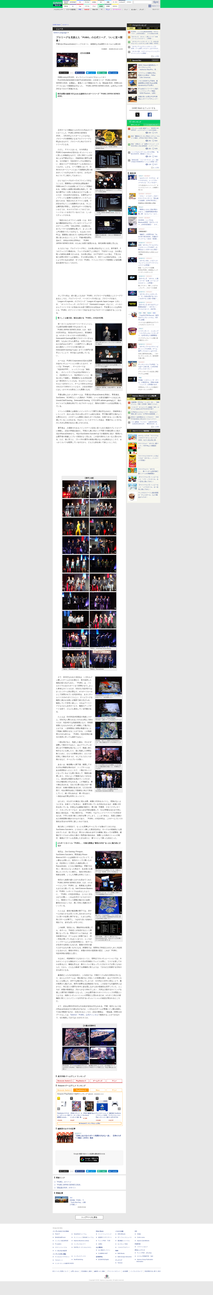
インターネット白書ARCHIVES (64, 1263)
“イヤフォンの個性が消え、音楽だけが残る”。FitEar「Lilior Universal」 (147, 75)
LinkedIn (114, 73)
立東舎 (100, 1244)
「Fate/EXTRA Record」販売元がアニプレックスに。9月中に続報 (148, 317)
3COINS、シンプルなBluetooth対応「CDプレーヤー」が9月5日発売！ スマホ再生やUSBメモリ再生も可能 (145, 33)
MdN (116, 1250)
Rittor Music (100, 1231)
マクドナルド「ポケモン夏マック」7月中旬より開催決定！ (148, 446)
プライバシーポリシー (113, 1271)
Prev (59, 1109)
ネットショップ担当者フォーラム (84, 1237)
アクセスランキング (139, 25)
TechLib (120, 1263)
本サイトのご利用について (60, 1271)
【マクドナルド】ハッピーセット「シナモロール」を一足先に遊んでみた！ (148, 487)
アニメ (114, 1081)
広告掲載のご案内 (86, 1271)
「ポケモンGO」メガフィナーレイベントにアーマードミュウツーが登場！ (148, 263)
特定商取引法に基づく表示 (153, 1271)
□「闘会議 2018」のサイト (65, 1188)
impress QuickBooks (143, 1240)
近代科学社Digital (103, 1259)
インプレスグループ (136, 1271)
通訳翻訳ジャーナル (124, 1240)
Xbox (98, 1090)
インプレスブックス (80, 1256)
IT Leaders (58, 1244)
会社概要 (125, 1271)
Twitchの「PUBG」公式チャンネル (84, 1015)
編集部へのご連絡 (99, 1271)
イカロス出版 (119, 1231)
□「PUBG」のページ (62, 1182)
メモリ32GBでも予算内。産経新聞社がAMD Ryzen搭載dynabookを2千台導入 (148, 83)
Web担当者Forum (60, 1237)
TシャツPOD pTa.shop (144, 1253)
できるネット (59, 1260)
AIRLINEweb (121, 1234)
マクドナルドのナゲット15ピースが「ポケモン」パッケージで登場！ (148, 458)
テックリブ (118, 1260)
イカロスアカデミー (124, 1247)
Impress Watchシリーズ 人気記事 (144, 396)
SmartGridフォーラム (80, 1234)
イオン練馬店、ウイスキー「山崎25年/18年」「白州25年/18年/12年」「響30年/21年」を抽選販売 (144, 423)
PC (102, 9)
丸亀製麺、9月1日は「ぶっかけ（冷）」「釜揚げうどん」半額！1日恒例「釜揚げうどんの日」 (145, 404)
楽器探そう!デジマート (105, 1237)
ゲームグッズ (97, 1081)
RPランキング (135, 125)
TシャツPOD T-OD (104, 1240)
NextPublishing (78, 1259)
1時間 (131, 28)
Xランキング (136, 122)
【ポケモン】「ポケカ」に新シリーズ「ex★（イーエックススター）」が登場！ (148, 281)
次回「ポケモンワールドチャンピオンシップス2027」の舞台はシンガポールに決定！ (148, 247)
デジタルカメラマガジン (62, 1257)
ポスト (65, 73)
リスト (72, 73)
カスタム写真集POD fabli (145, 1256)
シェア (81, 73)
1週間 (148, 28)
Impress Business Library (81, 1240)
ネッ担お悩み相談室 (61, 1250)
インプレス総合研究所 (61, 1240)
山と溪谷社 (99, 1247)
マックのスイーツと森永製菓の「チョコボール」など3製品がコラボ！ (148, 495)
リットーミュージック (104, 1234)
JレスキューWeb (123, 1244)
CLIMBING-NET (103, 1253)
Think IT (57, 1234)
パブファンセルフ (142, 1247)
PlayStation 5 (81, 1081)
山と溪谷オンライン (104, 1250)
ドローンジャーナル (61, 1247)
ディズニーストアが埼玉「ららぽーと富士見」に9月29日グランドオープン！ (148, 367)
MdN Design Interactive (125, 1257)
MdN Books (121, 1253)
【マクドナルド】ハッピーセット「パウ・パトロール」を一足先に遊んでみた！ (148, 479)
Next (119, 1109)
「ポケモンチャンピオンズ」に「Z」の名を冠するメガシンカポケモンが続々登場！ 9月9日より (145, 43)
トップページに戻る (89, 1217)
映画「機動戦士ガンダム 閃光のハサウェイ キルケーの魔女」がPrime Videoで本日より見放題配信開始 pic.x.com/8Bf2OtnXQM (145, 138)
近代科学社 (99, 1257)
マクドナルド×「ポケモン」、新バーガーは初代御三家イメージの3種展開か (148, 471)
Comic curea (141, 1237)
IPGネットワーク (140, 1250)
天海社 (139, 1234)
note (103, 73)
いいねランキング (152, 125)
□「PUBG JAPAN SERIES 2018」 (68, 1185)
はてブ (92, 73)
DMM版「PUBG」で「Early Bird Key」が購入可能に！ (78, 1202)
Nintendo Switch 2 (64, 1081)
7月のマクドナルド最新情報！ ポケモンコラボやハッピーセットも (146, 431)
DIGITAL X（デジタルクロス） (83, 1247)
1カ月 (156, 28)
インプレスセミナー (80, 1244)
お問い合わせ (75, 1271)
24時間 (139, 28)
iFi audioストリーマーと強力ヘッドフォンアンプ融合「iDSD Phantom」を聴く (148, 91)
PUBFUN (137, 1244)
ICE (136, 1231)
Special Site (136, 60)
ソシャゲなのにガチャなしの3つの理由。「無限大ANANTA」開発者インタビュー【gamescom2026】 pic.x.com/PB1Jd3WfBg (144, 154)
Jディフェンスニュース (125, 1237)
